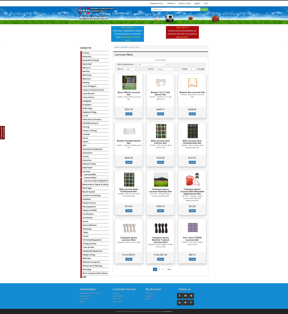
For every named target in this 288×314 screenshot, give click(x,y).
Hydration (86, 160)
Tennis (85, 236)
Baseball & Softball (90, 60)
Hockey (85, 156)
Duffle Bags (87, 108)
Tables (85, 232)
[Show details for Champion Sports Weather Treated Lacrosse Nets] (161, 228)
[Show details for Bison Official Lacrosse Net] (129, 83)
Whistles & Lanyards (91, 262)
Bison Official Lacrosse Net (129, 93)
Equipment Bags (89, 112)
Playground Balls (89, 210)
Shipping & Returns (119, 296)
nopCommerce (167, 311)
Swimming (86, 229)
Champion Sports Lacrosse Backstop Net (160, 190)
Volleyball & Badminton (92, 251)
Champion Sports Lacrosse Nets (128, 238)
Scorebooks (87, 217)
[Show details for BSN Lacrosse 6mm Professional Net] (129, 179)
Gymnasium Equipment (92, 149)
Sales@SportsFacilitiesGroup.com (93, 18)
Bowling (85, 82)
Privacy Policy (84, 299)
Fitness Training (89, 130)
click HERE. (184, 37)
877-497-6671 (85, 16)
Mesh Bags (87, 188)
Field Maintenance (90, 123)
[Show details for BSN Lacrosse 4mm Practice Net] (161, 131)
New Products (117, 299)
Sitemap (82, 302)
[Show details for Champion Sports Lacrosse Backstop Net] (161, 179)
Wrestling (86, 269)
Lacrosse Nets (90, 177)
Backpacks (86, 56)
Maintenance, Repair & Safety (95, 184)
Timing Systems (89, 243)
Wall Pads (86, 258)
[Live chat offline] (2, 133)
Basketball (87, 64)
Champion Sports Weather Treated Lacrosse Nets (160, 239)
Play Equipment (89, 206)
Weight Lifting (88, 254)
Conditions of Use (85, 296)
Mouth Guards (88, 192)
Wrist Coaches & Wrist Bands (95, 273)
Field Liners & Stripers (92, 119)
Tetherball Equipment (92, 240)
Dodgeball (86, 101)
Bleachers (86, 79)
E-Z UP (85, 115)
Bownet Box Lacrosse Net (192, 92)
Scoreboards (87, 214)
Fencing (85, 127)
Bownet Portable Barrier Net (129, 141)
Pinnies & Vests (89, 203)
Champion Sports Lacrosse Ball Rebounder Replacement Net (192, 191)
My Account (149, 293)
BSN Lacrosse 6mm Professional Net (128, 190)
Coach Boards (88, 93)
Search (204, 9)
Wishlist (148, 299)
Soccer (85, 221)
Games (85, 141)
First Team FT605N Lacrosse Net (192, 238)
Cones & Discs (88, 97)
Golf (84, 145)
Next (169, 269)
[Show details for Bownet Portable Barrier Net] (129, 131)
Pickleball (86, 199)
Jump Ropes (87, 167)
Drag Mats (86, 104)
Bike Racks (87, 75)
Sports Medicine (89, 225)
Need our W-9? (117, 302)
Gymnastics (87, 153)
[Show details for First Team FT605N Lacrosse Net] (193, 228)
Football (86, 134)
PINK (84, 277)
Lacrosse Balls (90, 174)
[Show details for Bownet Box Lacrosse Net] (193, 83)
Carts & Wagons (89, 86)
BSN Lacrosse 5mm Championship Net (192, 141)
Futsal (85, 138)
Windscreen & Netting (92, 266)
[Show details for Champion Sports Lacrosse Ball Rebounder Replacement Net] (193, 179)
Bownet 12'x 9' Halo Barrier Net (160, 93)
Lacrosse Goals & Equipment (96, 180)
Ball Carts (86, 67)
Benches (86, 71)
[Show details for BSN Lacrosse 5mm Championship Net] (193, 131)
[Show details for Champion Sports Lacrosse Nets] (129, 228)
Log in (206, 3)
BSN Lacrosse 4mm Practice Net (160, 141)
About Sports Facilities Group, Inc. (90, 293)
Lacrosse (86, 171)
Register (197, 3)
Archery (85, 53)
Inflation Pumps (89, 164)
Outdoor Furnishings (91, 195)
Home (117, 47)
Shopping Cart (150, 296)
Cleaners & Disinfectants (93, 90)
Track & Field (88, 247)
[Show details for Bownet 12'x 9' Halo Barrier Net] (161, 83)
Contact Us (116, 293)
